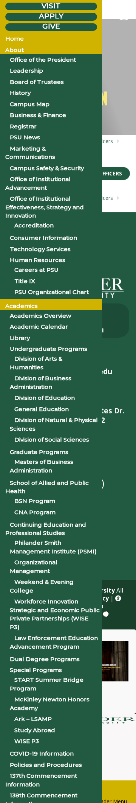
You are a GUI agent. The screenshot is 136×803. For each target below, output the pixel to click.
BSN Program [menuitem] (34, 500)
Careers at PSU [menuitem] (36, 269)
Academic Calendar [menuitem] (39, 326)
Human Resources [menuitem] (37, 260)
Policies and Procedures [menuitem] (46, 764)
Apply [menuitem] (51, 16)
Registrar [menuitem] (23, 126)
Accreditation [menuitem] (34, 225)
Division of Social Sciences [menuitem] (51, 439)
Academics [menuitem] (21, 305)
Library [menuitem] (20, 337)
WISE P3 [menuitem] (26, 741)
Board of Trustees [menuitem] (37, 81)
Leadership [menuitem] (26, 70)
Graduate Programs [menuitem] (39, 452)
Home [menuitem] (14, 38)
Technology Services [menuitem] (40, 249)
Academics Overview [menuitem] (40, 315)
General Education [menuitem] (41, 409)
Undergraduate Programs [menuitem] (48, 348)
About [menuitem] (14, 49)
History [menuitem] (20, 92)
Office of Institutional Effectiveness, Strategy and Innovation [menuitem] (44, 207)
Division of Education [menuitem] (44, 397)
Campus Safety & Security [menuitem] (47, 168)
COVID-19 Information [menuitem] (42, 753)
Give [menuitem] (51, 26)
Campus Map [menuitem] (29, 104)
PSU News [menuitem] (25, 137)
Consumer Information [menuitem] (43, 237)
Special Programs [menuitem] (36, 669)
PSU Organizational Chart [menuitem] (51, 292)
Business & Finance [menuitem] (38, 115)
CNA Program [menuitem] (35, 512)
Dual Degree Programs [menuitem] (45, 659)
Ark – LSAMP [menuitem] (33, 718)
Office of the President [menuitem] (43, 59)
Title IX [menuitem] (24, 281)
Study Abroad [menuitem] (34, 730)
